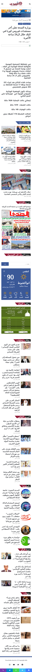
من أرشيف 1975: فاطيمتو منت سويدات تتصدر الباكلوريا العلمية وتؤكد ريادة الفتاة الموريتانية (11, 623)
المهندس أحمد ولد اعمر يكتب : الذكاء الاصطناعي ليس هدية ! (11, 529)
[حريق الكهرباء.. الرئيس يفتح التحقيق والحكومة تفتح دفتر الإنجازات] (24, 130)
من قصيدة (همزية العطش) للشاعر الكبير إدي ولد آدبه (11, 464)
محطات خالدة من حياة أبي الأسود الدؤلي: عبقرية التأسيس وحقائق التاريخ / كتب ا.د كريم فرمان (11, 426)
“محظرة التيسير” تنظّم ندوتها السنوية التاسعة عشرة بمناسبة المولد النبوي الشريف (11, 440)
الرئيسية (26, 20)
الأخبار (20, 23)
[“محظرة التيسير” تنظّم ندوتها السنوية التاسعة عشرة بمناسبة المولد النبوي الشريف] (26, 438)
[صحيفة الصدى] (16, 3)
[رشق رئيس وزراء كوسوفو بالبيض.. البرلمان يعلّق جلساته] (26, 599)
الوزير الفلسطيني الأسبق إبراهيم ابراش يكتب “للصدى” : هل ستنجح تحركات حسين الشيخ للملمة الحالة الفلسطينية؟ (11, 388)
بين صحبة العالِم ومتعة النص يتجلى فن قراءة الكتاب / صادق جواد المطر (11, 475)
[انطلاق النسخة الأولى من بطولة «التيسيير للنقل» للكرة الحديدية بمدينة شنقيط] (8, 151)
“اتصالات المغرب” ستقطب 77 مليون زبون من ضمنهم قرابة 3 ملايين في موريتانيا (11, 517)
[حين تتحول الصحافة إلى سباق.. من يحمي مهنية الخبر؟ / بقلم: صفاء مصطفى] (26, 359)
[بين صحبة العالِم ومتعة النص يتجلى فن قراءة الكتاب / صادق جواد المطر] (26, 474)
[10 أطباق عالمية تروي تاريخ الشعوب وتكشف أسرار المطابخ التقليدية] (26, 610)
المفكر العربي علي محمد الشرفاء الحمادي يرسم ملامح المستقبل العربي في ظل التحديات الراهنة (11, 405)
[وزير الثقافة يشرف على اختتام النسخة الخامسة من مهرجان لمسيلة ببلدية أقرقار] (26, 451)
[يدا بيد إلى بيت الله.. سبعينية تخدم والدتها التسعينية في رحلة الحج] (26, 648)
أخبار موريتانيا (17, 20)
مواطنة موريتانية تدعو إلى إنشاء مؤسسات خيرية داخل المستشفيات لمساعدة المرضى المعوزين (8, 139)
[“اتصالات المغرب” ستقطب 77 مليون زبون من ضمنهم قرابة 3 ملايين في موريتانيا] (26, 517)
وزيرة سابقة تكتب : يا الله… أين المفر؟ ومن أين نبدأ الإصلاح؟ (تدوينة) (21, 584)
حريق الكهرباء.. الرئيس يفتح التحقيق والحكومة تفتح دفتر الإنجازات (25, 137)
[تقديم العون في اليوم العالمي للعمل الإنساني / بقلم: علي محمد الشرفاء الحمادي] (26, 346)
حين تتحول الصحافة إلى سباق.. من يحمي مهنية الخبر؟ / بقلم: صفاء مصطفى (11, 361)
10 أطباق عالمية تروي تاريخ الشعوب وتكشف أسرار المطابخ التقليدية (11, 610)
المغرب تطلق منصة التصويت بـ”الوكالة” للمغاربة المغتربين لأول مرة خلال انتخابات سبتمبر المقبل (24, 159)
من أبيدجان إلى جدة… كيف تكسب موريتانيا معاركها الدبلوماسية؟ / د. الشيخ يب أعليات (22, 557)
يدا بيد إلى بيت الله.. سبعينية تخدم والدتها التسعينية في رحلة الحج (11, 648)
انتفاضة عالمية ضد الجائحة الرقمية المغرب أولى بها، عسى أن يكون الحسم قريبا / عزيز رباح (11, 374)
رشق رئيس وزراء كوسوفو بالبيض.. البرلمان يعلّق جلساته (12, 600)
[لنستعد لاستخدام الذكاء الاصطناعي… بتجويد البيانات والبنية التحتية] (26, 506)
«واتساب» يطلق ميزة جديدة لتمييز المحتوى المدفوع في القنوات (12, 539)
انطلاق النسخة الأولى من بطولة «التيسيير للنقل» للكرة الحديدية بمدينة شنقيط (8, 158)
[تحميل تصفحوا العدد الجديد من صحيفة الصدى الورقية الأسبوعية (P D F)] (16, 250)
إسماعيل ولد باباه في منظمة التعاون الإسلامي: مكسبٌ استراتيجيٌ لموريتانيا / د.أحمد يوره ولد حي (21, 571)
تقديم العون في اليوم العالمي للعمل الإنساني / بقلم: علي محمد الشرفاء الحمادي (10, 348)
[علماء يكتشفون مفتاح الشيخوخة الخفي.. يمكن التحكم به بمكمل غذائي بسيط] (26, 635)
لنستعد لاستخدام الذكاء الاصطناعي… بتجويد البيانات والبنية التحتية (11, 505)
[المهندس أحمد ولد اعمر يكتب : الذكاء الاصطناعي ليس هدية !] (26, 530)
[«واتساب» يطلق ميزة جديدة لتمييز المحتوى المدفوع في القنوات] (26, 541)
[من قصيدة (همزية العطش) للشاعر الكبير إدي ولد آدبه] (26, 463)
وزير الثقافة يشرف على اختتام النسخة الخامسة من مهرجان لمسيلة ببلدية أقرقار (11, 452)
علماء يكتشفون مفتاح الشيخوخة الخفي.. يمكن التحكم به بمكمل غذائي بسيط (11, 637)
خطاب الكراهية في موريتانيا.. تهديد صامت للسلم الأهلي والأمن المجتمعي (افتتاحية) (17, 193)
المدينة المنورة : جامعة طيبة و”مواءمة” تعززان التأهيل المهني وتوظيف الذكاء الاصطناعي (11, 494)
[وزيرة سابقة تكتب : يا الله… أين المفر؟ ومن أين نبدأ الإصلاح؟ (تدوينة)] (6, 583)
